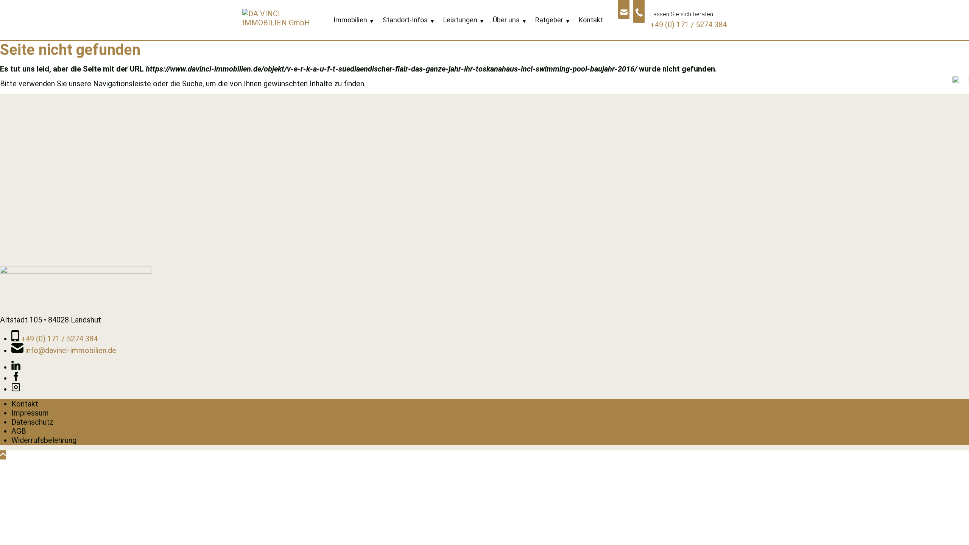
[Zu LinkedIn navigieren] (15, 367)
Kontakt (24, 403)
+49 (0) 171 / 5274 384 (688, 24)
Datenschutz (32, 422)
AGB (18, 431)
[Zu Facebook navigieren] (15, 378)
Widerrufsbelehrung (43, 440)
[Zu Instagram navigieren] (15, 389)
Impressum (30, 412)
